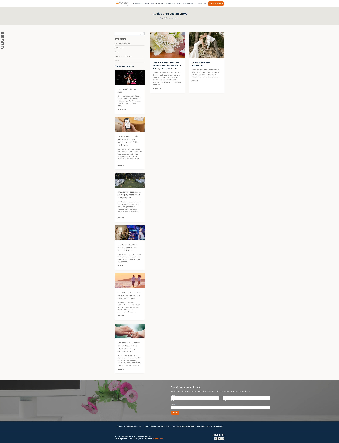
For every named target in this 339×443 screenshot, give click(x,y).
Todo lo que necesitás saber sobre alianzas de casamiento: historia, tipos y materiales (167, 66)
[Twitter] (2, 43)
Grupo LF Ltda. (158, 439)
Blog (161, 18)
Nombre (174, 395)
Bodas (117, 52)
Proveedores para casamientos (183, 426)
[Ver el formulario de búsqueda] (205, 3)
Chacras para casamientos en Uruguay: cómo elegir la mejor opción (129, 195)
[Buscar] (142, 33)
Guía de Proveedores (215, 3)
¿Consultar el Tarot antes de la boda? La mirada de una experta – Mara (129, 295)
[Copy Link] (2, 33)
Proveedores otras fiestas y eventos (210, 426)
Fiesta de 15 (155, 3)
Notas (200, 3)
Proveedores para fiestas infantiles (128, 426)
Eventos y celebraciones (123, 56)
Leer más (157, 88)
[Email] (2, 47)
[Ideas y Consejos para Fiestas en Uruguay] (123, 3)
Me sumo (175, 413)
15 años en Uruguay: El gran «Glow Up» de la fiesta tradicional (128, 247)
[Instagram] (219, 438)
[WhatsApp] (2, 36)
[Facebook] (215, 438)
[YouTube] (222, 438)
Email (173, 404)
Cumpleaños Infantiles (141, 3)
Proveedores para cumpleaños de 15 (157, 426)
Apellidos (225, 400)
